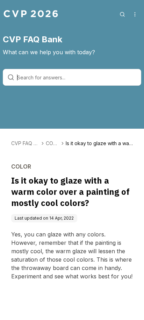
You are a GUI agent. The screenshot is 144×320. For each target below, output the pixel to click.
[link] (99, 143)
